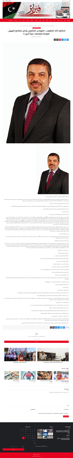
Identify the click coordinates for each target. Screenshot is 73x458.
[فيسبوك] (68, 40)
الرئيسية (68, 20)
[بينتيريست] (60, 40)
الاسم (68, 405)
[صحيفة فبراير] (36, 10)
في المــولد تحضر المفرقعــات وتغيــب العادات (46, 381)
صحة (19, 20)
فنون (40, 20)
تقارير (27, 20)
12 (25, 433)
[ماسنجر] (56, 327)
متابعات (36, 20)
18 (27, 435)
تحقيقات (32, 20)
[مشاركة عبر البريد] (57, 40)
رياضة (51, 20)
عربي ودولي (11, 20)
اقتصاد (58, 20)
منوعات (16, 20)
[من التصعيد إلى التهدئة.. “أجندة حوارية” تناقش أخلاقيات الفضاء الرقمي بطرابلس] (50, 430)
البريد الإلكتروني (66, 409)
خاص (61, 20)
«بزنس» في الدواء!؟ (16, 380)
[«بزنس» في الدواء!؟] (11, 375)
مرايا (54, 20)
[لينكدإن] (62, 40)
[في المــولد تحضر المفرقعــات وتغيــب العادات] (44, 375)
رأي (43, 20)
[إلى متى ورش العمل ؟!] (45, 434)
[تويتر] (65, 40)
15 (34, 435)
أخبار (65, 20)
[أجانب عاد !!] (39, 430)
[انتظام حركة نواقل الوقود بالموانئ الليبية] (45, 437)
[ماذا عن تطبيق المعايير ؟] (50, 434)
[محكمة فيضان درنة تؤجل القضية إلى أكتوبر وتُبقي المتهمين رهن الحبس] (39, 437)
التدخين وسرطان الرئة (32, 380)
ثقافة (47, 20)
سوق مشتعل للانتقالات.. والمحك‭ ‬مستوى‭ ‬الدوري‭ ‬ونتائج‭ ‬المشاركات (62, 381)
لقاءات (24, 20)
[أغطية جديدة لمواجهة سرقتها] (39, 434)
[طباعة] (55, 40)
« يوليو (35, 442)
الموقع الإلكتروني (32, 409)
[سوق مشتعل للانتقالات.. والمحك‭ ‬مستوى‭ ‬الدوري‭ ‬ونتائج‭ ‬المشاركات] (61, 375)
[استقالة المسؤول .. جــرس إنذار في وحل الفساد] (45, 430)
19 (25, 435)
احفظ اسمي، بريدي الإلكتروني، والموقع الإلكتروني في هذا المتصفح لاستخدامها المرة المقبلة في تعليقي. (53, 413)
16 (32, 435)
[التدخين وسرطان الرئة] (28, 375)
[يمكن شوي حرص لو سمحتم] (50, 437)
